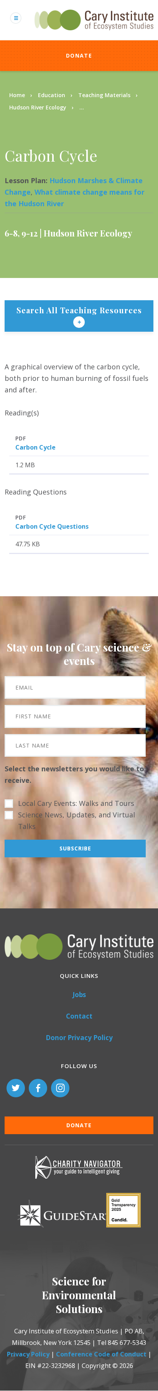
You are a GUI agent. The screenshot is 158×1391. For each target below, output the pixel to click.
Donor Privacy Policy (79, 1037)
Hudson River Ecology (37, 107)
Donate (79, 55)
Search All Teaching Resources (79, 310)
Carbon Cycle (35, 447)
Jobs (79, 994)
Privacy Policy (28, 1354)
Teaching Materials (104, 95)
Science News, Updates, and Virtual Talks (76, 820)
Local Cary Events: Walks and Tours (76, 803)
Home (17, 95)
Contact (79, 1016)
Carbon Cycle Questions (52, 526)
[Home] (94, 34)
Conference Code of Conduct (101, 1354)
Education (51, 95)
